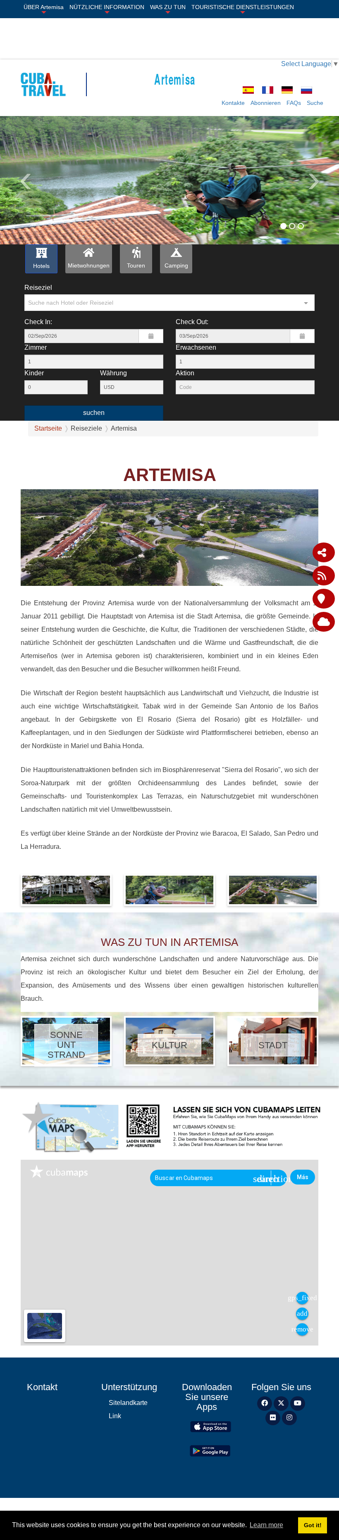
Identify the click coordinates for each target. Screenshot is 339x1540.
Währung (113, 373)
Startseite (48, 428)
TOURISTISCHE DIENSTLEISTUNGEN (242, 7)
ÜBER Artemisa (44, 7)
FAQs (293, 103)
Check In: (38, 321)
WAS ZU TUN (168, 7)
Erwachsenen (196, 347)
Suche (315, 103)
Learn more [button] (266, 1524)
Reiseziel (38, 287)
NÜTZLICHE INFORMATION (106, 7)
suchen (94, 412)
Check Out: (192, 321)
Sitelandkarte (128, 1402)
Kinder (34, 373)
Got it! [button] (313, 1525)
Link (115, 1415)
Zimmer (35, 347)
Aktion (185, 373)
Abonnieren (266, 103)
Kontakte (233, 103)
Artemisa (175, 78)
